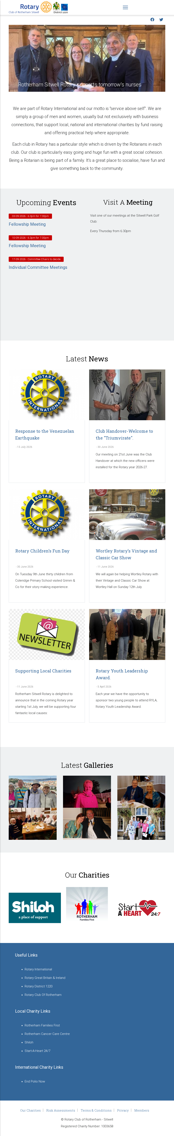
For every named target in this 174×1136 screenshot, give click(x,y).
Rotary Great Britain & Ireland (45, 978)
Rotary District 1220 (38, 986)
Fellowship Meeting (27, 224)
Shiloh (29, 1042)
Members (141, 1110)
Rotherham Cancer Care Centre (47, 1034)
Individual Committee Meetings (38, 267)
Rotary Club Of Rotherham (43, 995)
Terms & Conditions (96, 1110)
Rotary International (38, 969)
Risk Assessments (60, 1110)
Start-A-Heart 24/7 (37, 1051)
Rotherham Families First (42, 1025)
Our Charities (30, 1110)
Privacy (123, 1110)
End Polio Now (35, 1081)
